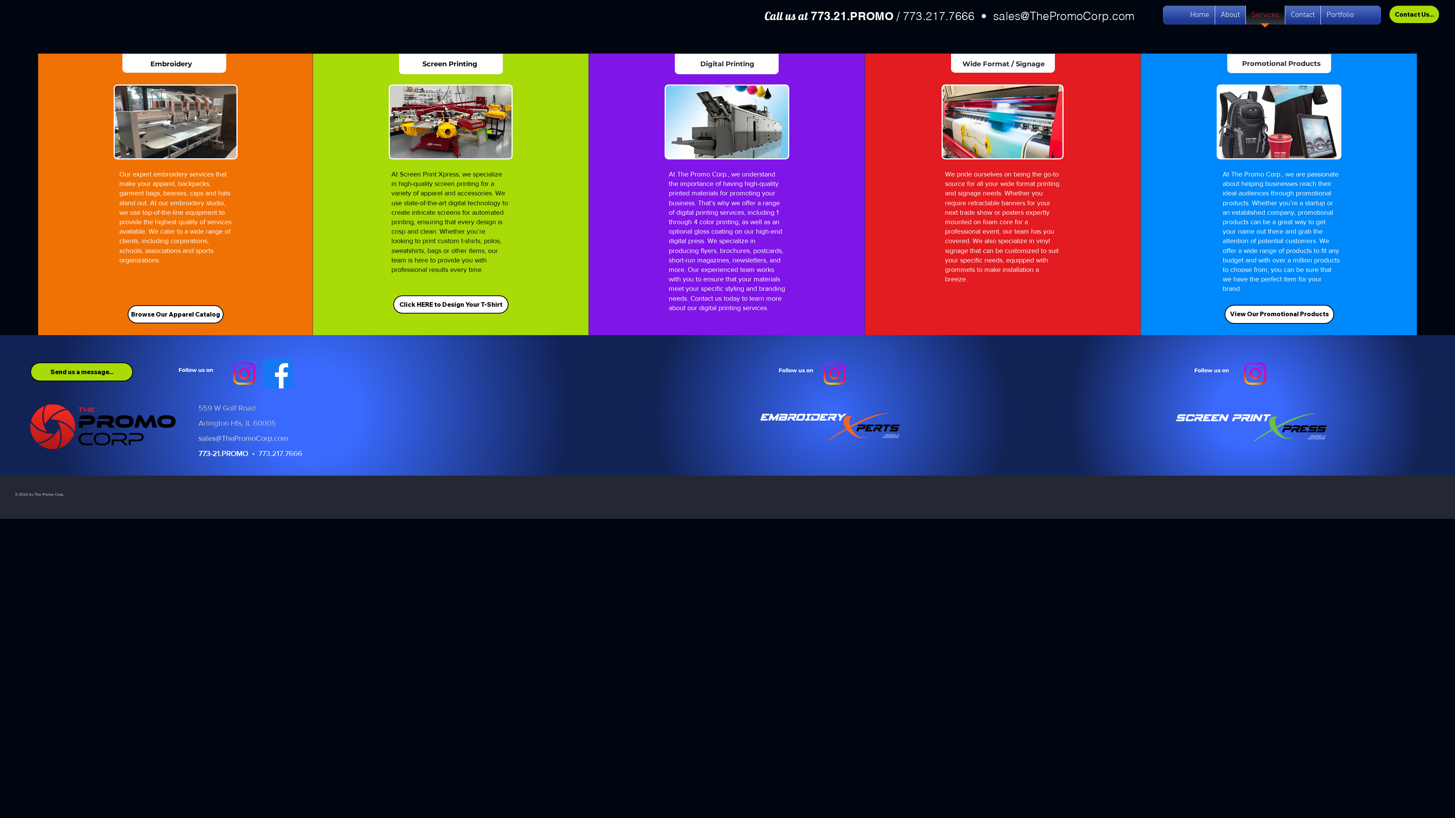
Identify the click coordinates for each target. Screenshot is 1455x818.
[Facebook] (278, 374)
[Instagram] (244, 374)
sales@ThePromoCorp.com (1064, 16)
